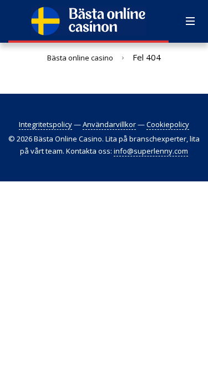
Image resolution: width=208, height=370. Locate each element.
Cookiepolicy (167, 124)
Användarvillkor (109, 124)
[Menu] (190, 21)
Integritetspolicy (45, 124)
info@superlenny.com (151, 151)
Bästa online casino (80, 58)
